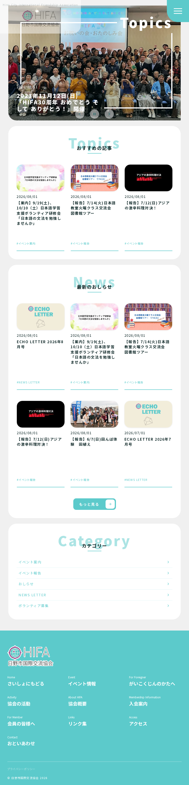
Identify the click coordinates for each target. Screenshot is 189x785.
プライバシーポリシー (21, 769)
